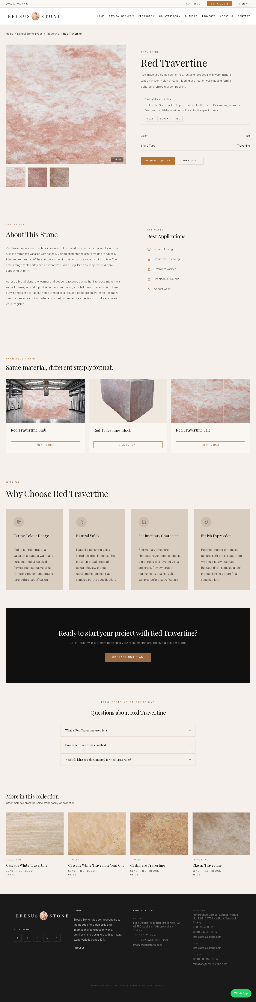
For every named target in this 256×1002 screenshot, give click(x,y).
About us (79, 947)
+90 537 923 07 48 (145, 935)
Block (164, 119)
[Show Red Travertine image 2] (37, 177)
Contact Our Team (128, 657)
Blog (197, 3)
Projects (209, 16)
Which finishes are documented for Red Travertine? (128, 759)
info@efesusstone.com (147, 944)
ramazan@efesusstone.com (210, 963)
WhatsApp (191, 160)
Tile (177, 119)
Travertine (52, 33)
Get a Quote (220, 4)
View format (45, 445)
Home (100, 16)
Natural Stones (121, 16)
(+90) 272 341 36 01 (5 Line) (150, 940)
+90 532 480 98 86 (205, 927)
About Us (226, 16)
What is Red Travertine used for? (128, 730)
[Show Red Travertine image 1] (15, 177)
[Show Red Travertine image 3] (59, 177)
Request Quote (158, 160)
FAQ (187, 3)
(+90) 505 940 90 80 (206, 959)
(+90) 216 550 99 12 (205, 931)
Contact (244, 16)
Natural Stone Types (30, 33)
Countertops (169, 16)
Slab (150, 119)
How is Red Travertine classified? (128, 745)
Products (146, 16)
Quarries (191, 16)
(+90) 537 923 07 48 (17, 3)
